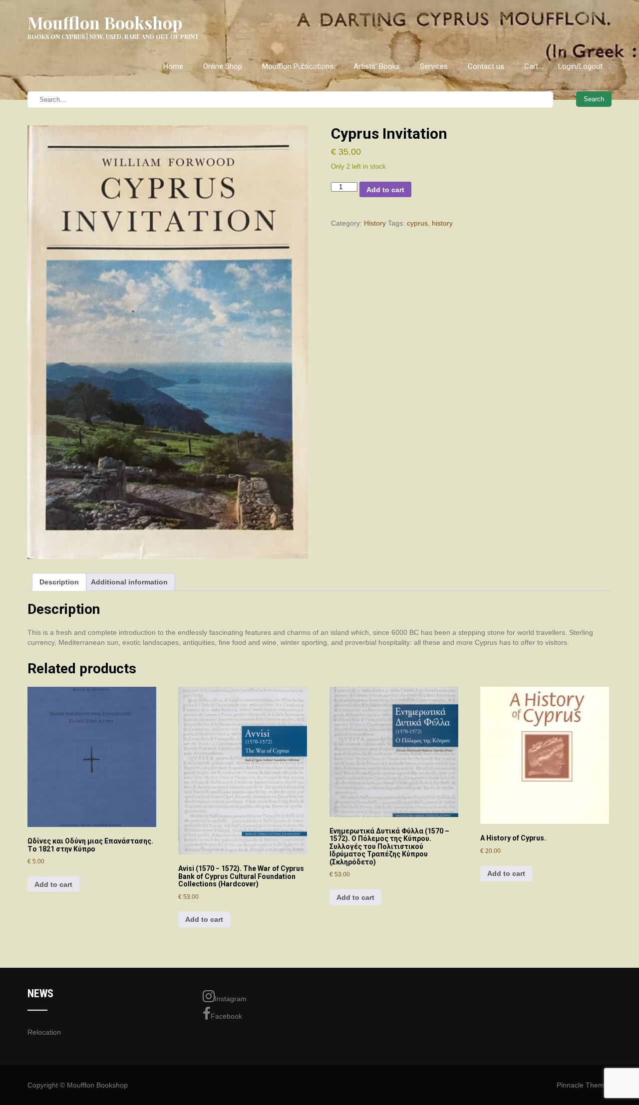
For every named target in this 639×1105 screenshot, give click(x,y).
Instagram (231, 999)
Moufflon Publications (297, 66)
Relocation (44, 1032)
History (375, 223)
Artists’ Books (376, 66)
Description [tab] (59, 582)
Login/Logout (580, 66)
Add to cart (385, 190)
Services (434, 66)
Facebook (226, 1016)
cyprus (417, 223)
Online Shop (222, 66)
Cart (531, 66)
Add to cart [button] (53, 884)
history (442, 223)
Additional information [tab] (129, 582)
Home (173, 66)
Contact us (486, 66)
